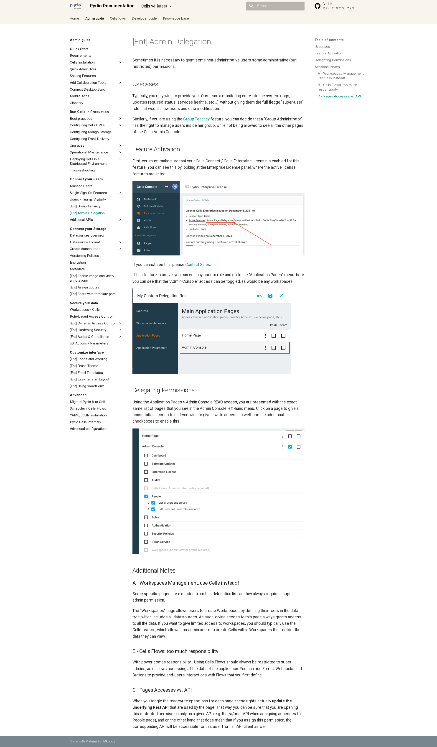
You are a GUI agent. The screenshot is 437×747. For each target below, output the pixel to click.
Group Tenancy (196, 119)
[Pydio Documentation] (76, 6)
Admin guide (94, 18)
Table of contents (329, 40)
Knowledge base (176, 18)
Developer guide (144, 18)
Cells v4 (154, 6)
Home (74, 18)
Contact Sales (197, 264)
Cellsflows (118, 18)
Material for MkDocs (100, 741)
